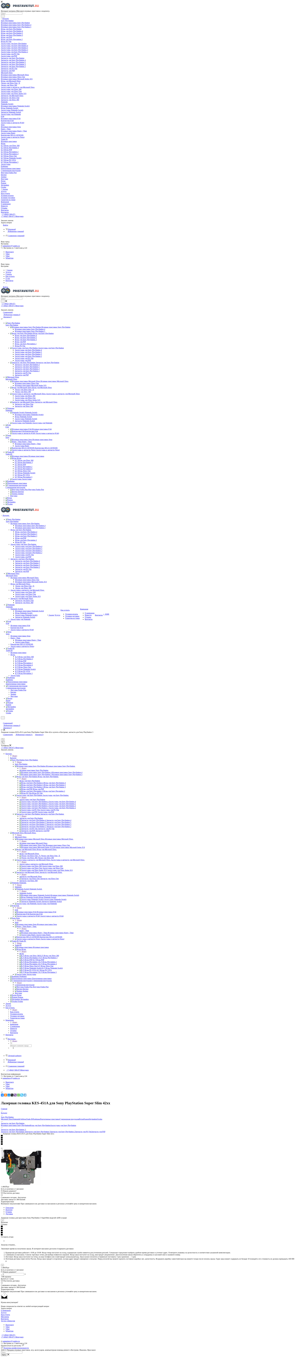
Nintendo (9, 410)
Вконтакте (10, 252)
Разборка (36, 1119)
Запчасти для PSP (98, 1132)
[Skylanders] (10, 502)
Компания (14, 1024)
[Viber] (15, 1095)
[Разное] (9, 500)
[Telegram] (25, 1095)
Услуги (3, 1313)
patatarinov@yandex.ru (11, 246)
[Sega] (8, 435)
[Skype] (21, 1095)
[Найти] (3, 16)
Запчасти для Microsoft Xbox (30, 876)
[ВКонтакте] (2, 1095)
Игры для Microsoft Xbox (29, 854)
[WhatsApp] (18, 1095)
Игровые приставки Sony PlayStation (33, 770)
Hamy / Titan (24, 931)
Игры (21, 954)
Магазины (5, 1317)
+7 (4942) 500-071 (8, 214)
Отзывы (9, 1212)
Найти (4, 1355)
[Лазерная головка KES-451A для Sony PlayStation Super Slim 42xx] (21, 1184)
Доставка (9, 1214)
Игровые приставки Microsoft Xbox (33, 843)
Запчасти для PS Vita (83, 1132)
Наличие (9, 1210)
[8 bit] (8, 425)
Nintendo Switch (25, 893)
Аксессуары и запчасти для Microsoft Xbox (36, 864)
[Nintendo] (10, 408)
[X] (12, 1095)
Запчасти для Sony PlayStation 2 (62, 1132)
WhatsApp (9, 258)
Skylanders (93, 1119)
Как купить (14, 1012)
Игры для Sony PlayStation (29, 781)
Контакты (5, 1319)
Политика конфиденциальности (16, 1348)
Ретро (81, 1119)
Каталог (13, 758)
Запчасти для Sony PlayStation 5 (38, 1132)
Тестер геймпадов (8, 1321)
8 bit (7, 427)
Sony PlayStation (12, 325)
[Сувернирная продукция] (16, 485)
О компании (6, 1310)
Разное (86, 1119)
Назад (14, 756)
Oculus (99, 1119)
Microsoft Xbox (11, 379)
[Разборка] (10, 481)
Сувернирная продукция (15, 487)
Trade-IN (9, 454)
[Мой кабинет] (2, 721)
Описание (10, 1208)
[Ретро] (9, 498)
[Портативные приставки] (16, 483)
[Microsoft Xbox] (12, 377)
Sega (7, 437)
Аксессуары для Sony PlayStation (32, 799)
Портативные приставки (50, 1119)
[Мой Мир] (8, 1095)
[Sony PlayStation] (13, 323)
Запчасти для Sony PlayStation (31, 818)
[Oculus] (9, 504)
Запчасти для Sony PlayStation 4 (13, 1132)
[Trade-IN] (10, 452)
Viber (8, 254)
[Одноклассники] (5, 1095)
